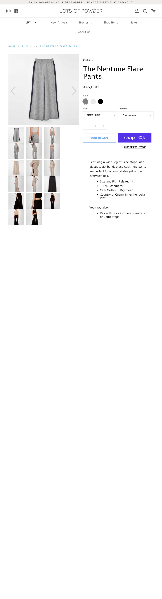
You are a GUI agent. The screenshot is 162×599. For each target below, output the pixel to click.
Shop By (110, 22)
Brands (84, 22)
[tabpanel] (43, 89)
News (134, 22)
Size (85, 108)
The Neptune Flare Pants (58, 46)
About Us (84, 32)
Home (12, 46)
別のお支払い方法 (135, 147)
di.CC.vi (27, 46)
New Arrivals (59, 22)
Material (123, 108)
